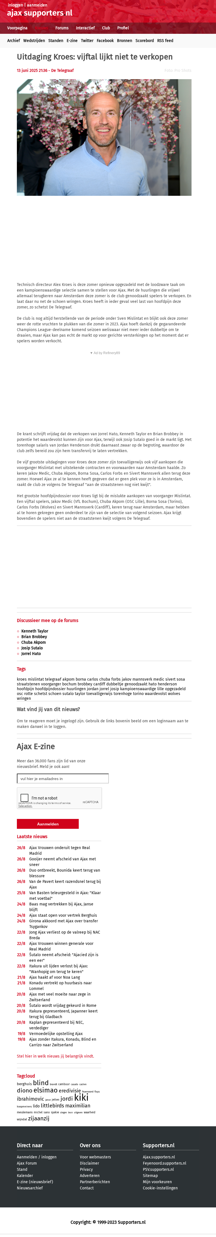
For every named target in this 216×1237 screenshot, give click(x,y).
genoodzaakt (136, 684)
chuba (104, 679)
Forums (62, 28)
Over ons (90, 1145)
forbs (116, 679)
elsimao (45, 1090)
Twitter (87, 40)
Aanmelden (27, 1157)
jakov (126, 679)
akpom (68, 679)
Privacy (86, 1169)
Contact (87, 1188)
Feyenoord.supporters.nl (164, 1163)
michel (38, 1112)
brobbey (85, 684)
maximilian (78, 1106)
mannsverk (142, 679)
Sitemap (150, 1175)
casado (74, 1084)
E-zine (72, 40)
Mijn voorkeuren (157, 1182)
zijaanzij (39, 1118)
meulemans (25, 1112)
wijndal (22, 1119)
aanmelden (37, 5)
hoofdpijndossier (50, 689)
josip (114, 689)
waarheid (89, 1112)
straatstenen (28, 684)
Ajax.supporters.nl (159, 1157)
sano (47, 1112)
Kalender (25, 1175)
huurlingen (76, 689)
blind (41, 1083)
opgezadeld (175, 689)
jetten (55, 1099)
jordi (66, 1098)
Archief (13, 40)
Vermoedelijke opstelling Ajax (56, 1033)
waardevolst (156, 693)
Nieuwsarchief (30, 1188)
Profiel (123, 28)
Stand (22, 1169)
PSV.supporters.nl (158, 1169)
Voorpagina (17, 28)
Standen (55, 40)
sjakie (55, 1112)
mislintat (36, 679)
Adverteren (90, 1175)
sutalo (68, 693)
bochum (69, 684)
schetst (40, 693)
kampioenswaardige (138, 689)
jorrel (104, 689)
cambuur (64, 1084)
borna (81, 679)
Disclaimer (89, 1163)
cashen (83, 1084)
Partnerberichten (95, 1182)
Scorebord (145, 40)
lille (160, 689)
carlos (92, 679)
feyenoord (87, 1091)
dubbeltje (114, 684)
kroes (22, 679)
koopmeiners (24, 1106)
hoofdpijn (25, 689)
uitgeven (78, 1112)
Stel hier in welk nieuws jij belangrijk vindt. (55, 1056)
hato (152, 684)
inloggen (15, 5)
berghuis (24, 1084)
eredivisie (70, 1091)
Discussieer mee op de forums (47, 620)
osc (20, 693)
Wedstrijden (34, 40)
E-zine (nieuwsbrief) (35, 1182)
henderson (167, 684)
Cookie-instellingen (160, 1188)
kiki (81, 1097)
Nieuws (41, 28)
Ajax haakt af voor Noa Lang (54, 977)
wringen (24, 698)
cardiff (99, 684)
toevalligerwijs (99, 693)
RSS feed (165, 40)
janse (48, 1100)
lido (36, 1106)
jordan (92, 689)
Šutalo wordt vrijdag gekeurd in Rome (62, 1005)
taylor (80, 693)
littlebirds (52, 1105)
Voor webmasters (95, 1157)
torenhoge (123, 693)
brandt (53, 1084)
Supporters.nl (158, 1145)
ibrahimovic (30, 1099)
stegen (63, 1112)
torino (138, 693)
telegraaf (53, 679)
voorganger (51, 684)
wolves (174, 693)
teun (70, 1112)
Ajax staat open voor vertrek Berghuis (63, 915)
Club (106, 28)
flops (97, 1092)
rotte (28, 693)
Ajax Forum (27, 1163)
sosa (181, 679)
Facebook (105, 40)
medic (158, 679)
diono (24, 1090)
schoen (54, 693)
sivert (170, 679)
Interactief (85, 28)
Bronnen (124, 40)
